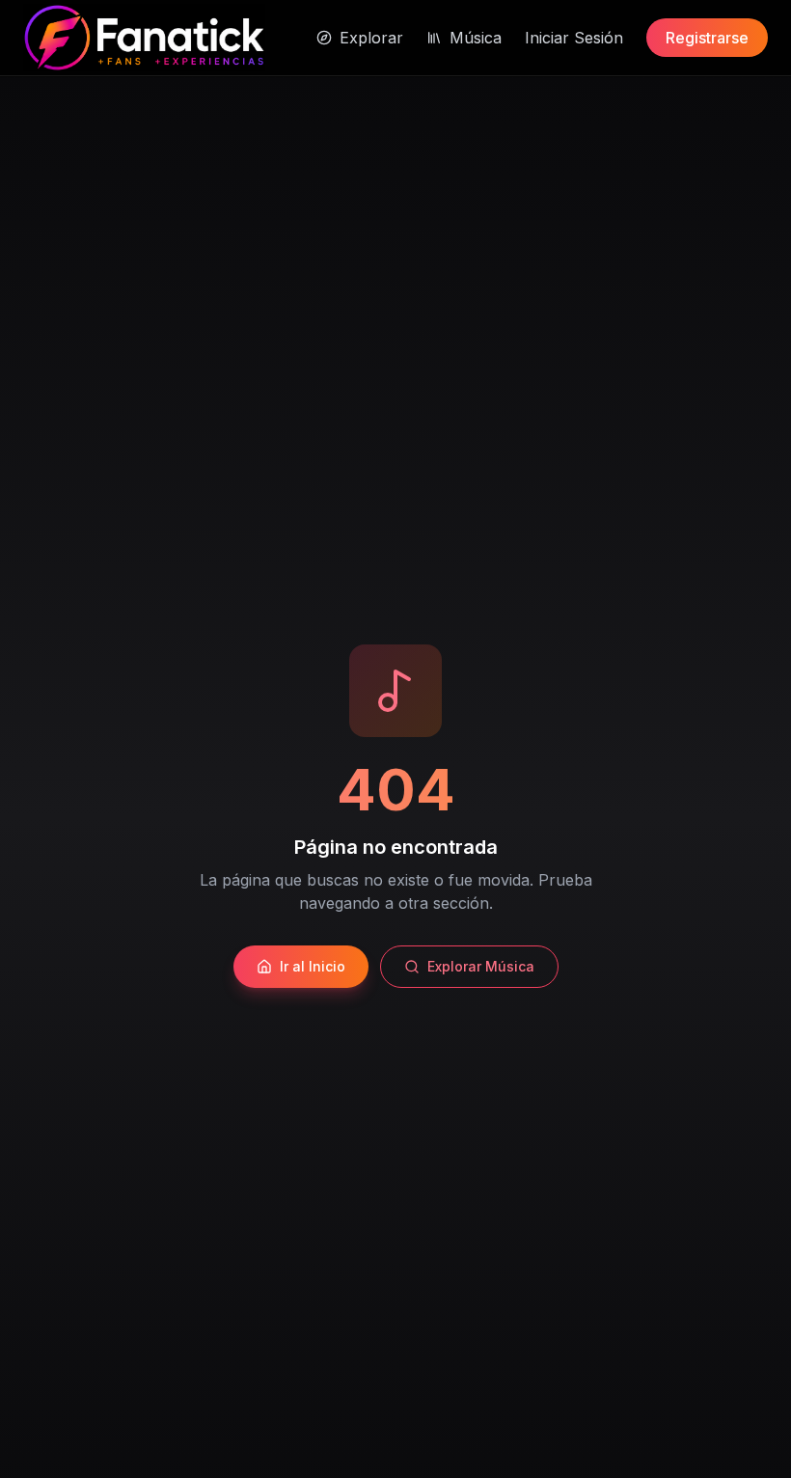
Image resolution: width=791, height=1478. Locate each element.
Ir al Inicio (312, 966)
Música (476, 37)
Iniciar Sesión (574, 37)
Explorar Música (480, 966)
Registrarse (707, 37)
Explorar (371, 37)
